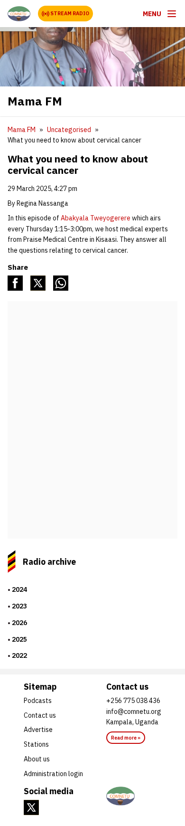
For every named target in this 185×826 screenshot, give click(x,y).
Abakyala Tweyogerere (95, 218)
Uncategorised (69, 129)
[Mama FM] (19, 13)
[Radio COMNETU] (133, 796)
